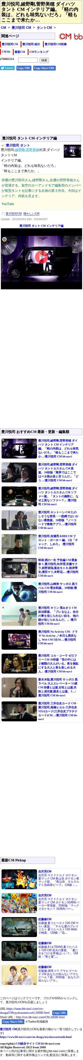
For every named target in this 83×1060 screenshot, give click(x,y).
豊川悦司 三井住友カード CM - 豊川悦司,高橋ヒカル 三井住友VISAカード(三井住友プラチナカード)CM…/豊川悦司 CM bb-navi (58, 711)
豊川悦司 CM (21, 27)
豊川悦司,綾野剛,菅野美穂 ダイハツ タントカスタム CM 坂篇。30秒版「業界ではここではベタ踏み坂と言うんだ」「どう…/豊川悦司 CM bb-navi (58, 472)
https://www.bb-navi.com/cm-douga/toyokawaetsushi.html (36, 1037)
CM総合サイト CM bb (30, 1043)
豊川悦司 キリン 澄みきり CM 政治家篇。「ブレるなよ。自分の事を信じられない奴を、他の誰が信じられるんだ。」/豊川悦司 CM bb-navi (58, 615)
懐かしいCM (31, 213)
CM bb (6, 51)
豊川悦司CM (10, 44)
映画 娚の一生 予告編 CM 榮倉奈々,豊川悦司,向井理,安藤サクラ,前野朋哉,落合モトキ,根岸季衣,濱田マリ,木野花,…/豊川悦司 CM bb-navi (58, 567)
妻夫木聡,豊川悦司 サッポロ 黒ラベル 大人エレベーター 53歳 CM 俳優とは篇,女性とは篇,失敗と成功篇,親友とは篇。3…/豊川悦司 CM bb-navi (58, 687)
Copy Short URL (44, 68)
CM (3, 27)
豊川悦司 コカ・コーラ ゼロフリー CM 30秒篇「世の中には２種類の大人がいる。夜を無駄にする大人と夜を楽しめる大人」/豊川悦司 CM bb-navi (58, 663)
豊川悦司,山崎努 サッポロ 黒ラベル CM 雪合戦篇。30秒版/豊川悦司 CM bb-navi (58, 587)
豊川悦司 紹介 (31, 44)
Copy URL (24, 68)
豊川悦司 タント (18, 145)
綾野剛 (20, 150)
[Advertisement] (41, 105)
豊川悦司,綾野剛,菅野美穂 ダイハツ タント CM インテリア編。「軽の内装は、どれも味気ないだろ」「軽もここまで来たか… (39, 12)
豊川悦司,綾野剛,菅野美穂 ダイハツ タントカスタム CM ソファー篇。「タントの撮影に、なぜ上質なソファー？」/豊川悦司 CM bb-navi (58, 496)
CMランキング (38, 52)
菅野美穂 (32, 150)
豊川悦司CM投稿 (56, 44)
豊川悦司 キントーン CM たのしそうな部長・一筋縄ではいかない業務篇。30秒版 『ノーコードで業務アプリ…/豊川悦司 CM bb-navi (58, 520)
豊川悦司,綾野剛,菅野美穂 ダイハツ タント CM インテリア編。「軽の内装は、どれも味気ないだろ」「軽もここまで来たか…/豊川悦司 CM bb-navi (58, 448)
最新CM (20, 52)
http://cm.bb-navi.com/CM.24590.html (40, 1017)
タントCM (44, 27)
